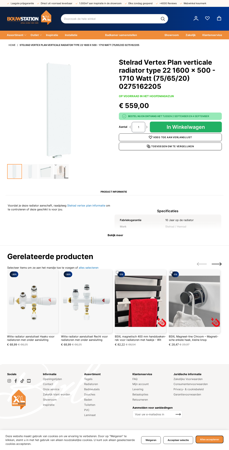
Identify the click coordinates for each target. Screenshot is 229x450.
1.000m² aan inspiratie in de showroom (100, 3)
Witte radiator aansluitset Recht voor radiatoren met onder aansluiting (84, 338)
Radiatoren (91, 384)
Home (12, 45)
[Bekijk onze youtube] (29, 380)
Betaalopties (140, 394)
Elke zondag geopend (140, 3)
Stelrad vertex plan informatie (86, 205)
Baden (88, 399)
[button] (196, 19)
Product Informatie (114, 191)
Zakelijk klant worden (56, 394)
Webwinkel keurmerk (195, 3)
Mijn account (140, 384)
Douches (89, 394)
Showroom (50, 399)
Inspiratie (48, 404)
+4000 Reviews (168, 3)
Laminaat (90, 415)
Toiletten (89, 404)
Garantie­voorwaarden (187, 394)
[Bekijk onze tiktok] (22, 380)
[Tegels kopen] (34, 18)
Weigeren (151, 440)
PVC (87, 410)
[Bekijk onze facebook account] (16, 380)
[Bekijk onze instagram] (9, 380)
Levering (137, 389)
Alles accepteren (209, 439)
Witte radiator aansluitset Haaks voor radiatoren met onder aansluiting (30, 338)
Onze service (51, 389)
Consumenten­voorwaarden (191, 384)
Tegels (88, 379)
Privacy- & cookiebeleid (189, 389)
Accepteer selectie (178, 440)
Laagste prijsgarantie (22, 3)
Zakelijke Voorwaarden (188, 379)
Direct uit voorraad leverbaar (56, 3)
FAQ (134, 379)
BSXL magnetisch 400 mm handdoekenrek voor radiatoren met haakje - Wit (140, 338)
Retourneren (140, 399)
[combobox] (114, 18)
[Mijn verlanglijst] (207, 19)
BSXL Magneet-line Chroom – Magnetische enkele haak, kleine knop (193, 338)
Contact (48, 384)
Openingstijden (52, 379)
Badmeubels (92, 389)
